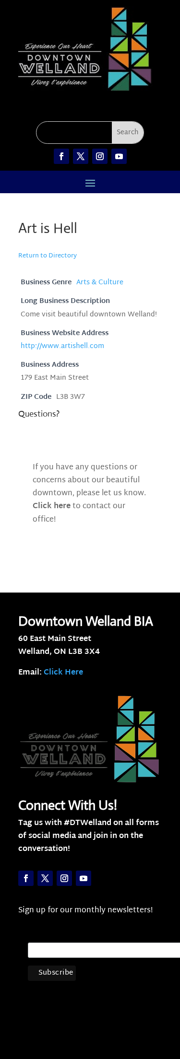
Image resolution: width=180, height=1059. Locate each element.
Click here (52, 506)
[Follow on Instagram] (100, 156)
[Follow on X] (80, 156)
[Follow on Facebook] (61, 156)
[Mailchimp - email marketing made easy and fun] (114, 1002)
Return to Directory (47, 256)
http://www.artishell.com (62, 346)
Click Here (63, 673)
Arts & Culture (99, 282)
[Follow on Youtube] (119, 156)
